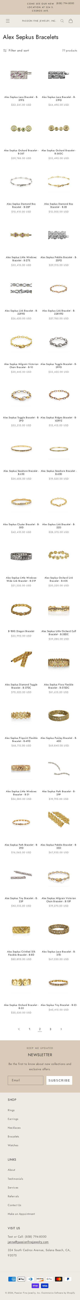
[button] (7, 21)
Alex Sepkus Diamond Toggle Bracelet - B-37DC (21, 686)
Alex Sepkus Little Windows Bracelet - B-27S (21, 259)
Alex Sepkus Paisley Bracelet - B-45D (59, 740)
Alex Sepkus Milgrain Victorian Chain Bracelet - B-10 (21, 366)
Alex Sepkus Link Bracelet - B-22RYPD (58, 312)
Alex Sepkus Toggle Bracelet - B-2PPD (59, 366)
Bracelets (13, 1136)
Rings (11, 1110)
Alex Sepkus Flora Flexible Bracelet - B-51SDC (58, 686)
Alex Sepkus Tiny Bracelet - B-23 (59, 1005)
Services (13, 1187)
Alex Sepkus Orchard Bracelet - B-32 (21, 1007)
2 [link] (40, 1029)
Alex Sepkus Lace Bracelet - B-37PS (21, 99)
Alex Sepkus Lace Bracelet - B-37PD (59, 99)
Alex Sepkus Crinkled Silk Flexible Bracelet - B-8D (21, 953)
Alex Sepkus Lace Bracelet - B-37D (59, 953)
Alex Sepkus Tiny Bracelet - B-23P (21, 900)
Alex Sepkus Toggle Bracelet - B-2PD (21, 419)
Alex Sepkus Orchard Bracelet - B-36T (21, 152)
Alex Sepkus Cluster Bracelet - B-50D (21, 526)
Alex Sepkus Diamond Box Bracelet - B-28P (21, 206)
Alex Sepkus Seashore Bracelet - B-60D (59, 473)
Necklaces (14, 1128)
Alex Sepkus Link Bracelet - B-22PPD (21, 312)
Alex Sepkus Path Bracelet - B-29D (21, 846)
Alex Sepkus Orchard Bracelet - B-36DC (59, 152)
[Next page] (61, 1029)
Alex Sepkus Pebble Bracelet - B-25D (59, 846)
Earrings (13, 1119)
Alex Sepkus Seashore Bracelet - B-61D (21, 473)
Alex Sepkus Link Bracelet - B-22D (58, 526)
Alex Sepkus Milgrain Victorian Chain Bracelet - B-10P (59, 900)
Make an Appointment (21, 1214)
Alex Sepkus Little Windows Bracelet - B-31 (21, 793)
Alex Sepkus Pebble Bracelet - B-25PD (59, 259)
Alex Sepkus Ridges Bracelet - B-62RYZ (59, 419)
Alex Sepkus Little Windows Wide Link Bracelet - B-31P (21, 579)
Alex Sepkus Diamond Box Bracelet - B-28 (58, 206)
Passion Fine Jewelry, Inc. (28, 1292)
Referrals (13, 1196)
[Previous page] (19, 1029)
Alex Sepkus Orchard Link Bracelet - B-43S (59, 579)
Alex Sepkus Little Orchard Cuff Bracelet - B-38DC (59, 633)
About (11, 1170)
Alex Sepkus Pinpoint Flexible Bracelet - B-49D (21, 740)
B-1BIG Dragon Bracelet (21, 631)
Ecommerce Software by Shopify (58, 1292)
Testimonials (15, 1179)
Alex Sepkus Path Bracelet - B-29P (59, 793)
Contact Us (14, 1205)
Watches (13, 1145)
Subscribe (59, 1080)
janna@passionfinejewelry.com (28, 1242)
